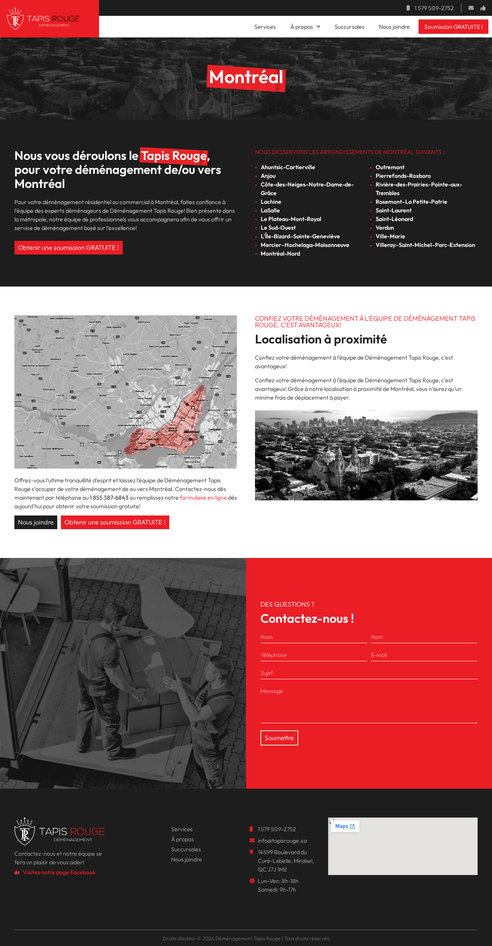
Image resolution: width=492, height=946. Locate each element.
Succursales (349, 26)
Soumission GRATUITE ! (453, 26)
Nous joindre (394, 26)
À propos (301, 26)
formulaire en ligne (203, 497)
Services (265, 26)
